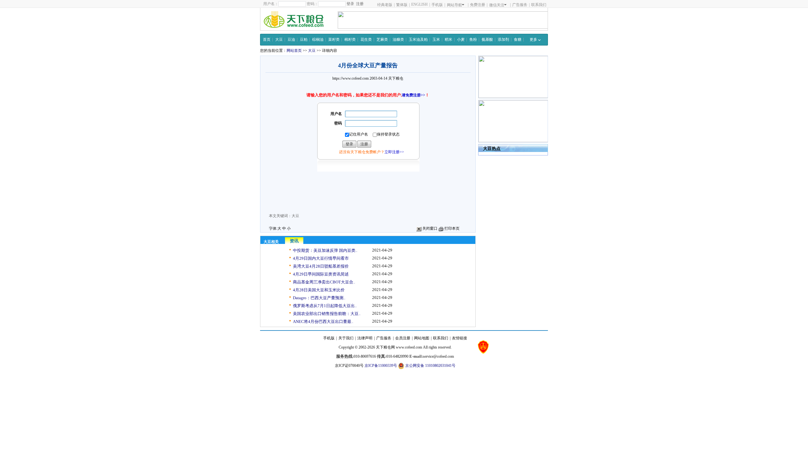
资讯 (294, 241)
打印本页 (451, 228)
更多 (534, 39)
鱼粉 (473, 39)
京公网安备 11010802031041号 (429, 365)
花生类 (366, 39)
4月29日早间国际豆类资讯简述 (321, 274)
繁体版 (401, 5)
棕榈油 (318, 39)
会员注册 (402, 338)
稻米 (448, 39)
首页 (266, 39)
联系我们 (538, 5)
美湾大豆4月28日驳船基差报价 (321, 266)
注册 (360, 4)
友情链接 (459, 338)
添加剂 (503, 39)
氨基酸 (487, 39)
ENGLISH (419, 4)
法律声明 (364, 338)
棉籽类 (350, 39)
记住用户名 (358, 134)
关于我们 (346, 338)
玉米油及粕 (418, 39)
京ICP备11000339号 (381, 365)
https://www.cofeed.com (350, 78)
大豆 (279, 39)
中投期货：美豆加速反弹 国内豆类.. (325, 250)
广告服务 (519, 5)
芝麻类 (382, 39)
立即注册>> (394, 152)
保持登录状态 (388, 134)
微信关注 (496, 5)
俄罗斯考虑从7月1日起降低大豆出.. (325, 305)
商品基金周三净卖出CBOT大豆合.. (324, 282)
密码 (338, 123)
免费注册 (477, 5)
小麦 (461, 39)
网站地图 (421, 338)
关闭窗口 (429, 228)
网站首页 (294, 50)
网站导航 (454, 5)
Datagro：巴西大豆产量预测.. (319, 297)
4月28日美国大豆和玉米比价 (319, 290)
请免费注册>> (413, 95)
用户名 (336, 114)
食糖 (517, 39)
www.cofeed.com (409, 347)
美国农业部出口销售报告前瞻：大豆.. (326, 313)
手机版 (437, 5)
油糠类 (398, 39)
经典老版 (384, 5)
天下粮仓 (395, 78)
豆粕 (303, 39)
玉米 (436, 39)
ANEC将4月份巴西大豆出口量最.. (323, 321)
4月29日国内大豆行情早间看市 (321, 258)
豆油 (291, 39)
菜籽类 (334, 39)
